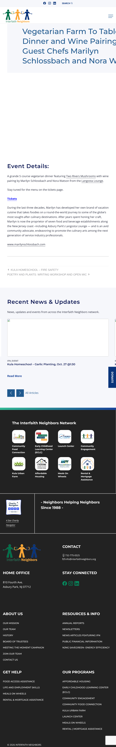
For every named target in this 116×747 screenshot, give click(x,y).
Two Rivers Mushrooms (81, 176)
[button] (11, 393)
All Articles (32, 393)
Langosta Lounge (92, 181)
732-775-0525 (72, 555)
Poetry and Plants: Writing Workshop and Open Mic (47, 274)
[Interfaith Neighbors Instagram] (49, 3)
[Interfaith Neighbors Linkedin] (54, 3)
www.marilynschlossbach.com (26, 244)
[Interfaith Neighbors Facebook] (44, 3)
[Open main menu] (110, 16)
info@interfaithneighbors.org (80, 559)
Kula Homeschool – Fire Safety (34, 269)
